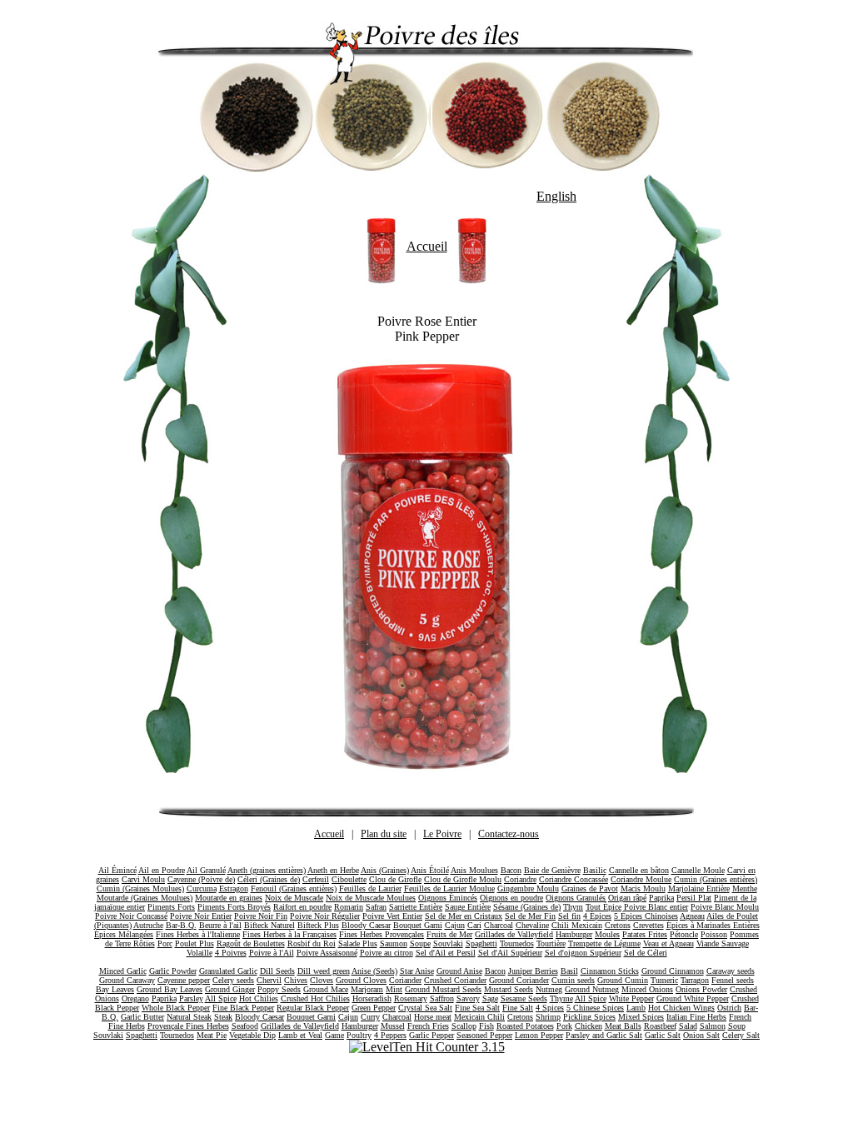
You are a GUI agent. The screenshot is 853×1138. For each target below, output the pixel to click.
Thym (573, 906)
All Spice (221, 998)
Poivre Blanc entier (656, 906)
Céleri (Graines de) (268, 879)
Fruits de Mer (449, 934)
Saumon (393, 943)
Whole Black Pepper (176, 1007)
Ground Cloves (361, 980)
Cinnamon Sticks (610, 971)
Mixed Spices (641, 1016)
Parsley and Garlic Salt (604, 1035)
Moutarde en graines (228, 897)
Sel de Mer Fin (530, 916)
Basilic (594, 870)
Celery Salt (741, 1035)
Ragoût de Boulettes (251, 943)
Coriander (405, 980)
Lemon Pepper (539, 1035)
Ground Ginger (230, 989)
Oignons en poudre (511, 897)
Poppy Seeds (279, 989)
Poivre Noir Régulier (325, 916)
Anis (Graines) (385, 870)
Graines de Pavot (589, 888)
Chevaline (532, 925)
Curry (370, 1016)
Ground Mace (325, 989)
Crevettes (648, 925)
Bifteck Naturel (269, 925)
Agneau (692, 916)
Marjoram (367, 989)
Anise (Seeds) (374, 971)
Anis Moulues (474, 870)
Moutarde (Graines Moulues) (144, 897)
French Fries (428, 1026)
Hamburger (574, 934)
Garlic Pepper (431, 1035)
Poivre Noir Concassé (131, 916)
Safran (376, 906)
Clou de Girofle (395, 879)
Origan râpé (627, 897)
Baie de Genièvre (552, 870)
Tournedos (517, 943)
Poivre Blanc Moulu (725, 906)
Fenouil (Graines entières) (294, 888)
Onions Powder (701, 989)
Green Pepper (374, 1007)
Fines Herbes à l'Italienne (198, 934)
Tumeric (664, 980)
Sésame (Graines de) (527, 906)
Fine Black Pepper (243, 1007)
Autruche (148, 925)
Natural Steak (189, 1016)
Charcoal (498, 925)
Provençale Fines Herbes (188, 1026)
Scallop (463, 1026)
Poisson (714, 934)
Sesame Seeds (524, 998)
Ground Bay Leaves (169, 989)
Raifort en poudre (302, 906)
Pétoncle (684, 934)
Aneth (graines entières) (266, 870)
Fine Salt (517, 1007)
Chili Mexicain (576, 925)
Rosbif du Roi (311, 943)
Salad (688, 1026)
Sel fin (569, 916)
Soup (737, 1026)
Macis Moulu (643, 888)
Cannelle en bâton (639, 870)
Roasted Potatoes (525, 1026)
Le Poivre (442, 834)
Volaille (199, 952)
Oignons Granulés (576, 897)
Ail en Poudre (161, 870)
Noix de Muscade (294, 897)
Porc (164, 943)
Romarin (348, 906)
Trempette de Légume (604, 943)
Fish (486, 1026)
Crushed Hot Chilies (315, 998)
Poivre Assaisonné (327, 952)
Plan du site (384, 834)
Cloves (321, 980)
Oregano (135, 998)
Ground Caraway (127, 980)
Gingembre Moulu (528, 888)
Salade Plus (357, 943)
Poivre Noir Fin (260, 916)
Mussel (393, 1026)
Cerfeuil (315, 879)
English (556, 196)
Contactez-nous (508, 834)
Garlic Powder (173, 971)
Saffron (442, 998)
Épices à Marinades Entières (713, 925)
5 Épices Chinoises (646, 916)
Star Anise (417, 971)
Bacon (511, 870)
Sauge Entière (468, 906)
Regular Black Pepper (313, 1007)
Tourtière (551, 943)
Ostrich (729, 1007)
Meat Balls (623, 1026)
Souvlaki (448, 943)
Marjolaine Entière (699, 888)
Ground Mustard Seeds (443, 989)
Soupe (420, 943)
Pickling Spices (589, 1016)
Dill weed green (323, 971)
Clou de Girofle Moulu (462, 879)
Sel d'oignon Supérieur (583, 952)
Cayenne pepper (183, 980)
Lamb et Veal (300, 1035)
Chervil (269, 980)
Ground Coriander (519, 980)
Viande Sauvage (722, 943)
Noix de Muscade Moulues (371, 897)
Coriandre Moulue (641, 879)
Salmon (713, 1026)
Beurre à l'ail (220, 925)
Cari (474, 925)
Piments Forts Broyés (234, 906)
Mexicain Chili (479, 1016)
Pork (564, 1026)
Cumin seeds (573, 980)
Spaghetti (481, 943)
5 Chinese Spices (595, 1007)
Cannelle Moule (698, 870)
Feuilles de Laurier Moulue (449, 888)
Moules (607, 934)
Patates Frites (644, 934)
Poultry (359, 1035)
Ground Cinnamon (672, 971)
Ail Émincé (117, 870)
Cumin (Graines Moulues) (140, 888)
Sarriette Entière (415, 906)
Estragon (233, 888)
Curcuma (202, 888)
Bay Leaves (115, 989)
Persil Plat (693, 897)
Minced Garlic (123, 971)
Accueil (427, 246)
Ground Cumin (622, 980)
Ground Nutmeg (592, 989)
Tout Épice (603, 906)
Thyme (561, 998)
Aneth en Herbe (333, 870)
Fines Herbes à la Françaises (289, 934)
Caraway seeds (730, 971)
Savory (468, 998)
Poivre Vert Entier (392, 916)
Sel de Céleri (645, 952)
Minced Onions (647, 989)
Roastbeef (660, 1026)
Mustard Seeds (508, 989)
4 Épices (597, 916)
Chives (295, 980)
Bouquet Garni (417, 925)
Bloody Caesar (366, 925)
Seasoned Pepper (484, 1035)
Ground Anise (459, 971)
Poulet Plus (194, 943)
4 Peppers (390, 1035)
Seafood (245, 1026)
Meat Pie (212, 1035)
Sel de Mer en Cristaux (463, 916)
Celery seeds (233, 980)
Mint (394, 989)
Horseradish (372, 998)
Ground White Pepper (692, 998)
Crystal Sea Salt (425, 1007)
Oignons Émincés (447, 897)
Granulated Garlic (228, 971)
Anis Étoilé (430, 870)
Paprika (661, 897)
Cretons (618, 925)
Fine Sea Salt (477, 1007)
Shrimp (548, 1016)
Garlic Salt (663, 1035)
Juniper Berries (533, 971)
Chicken (588, 1026)
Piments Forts (171, 906)
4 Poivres (231, 952)
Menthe (744, 888)
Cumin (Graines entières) (715, 879)
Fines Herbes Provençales (381, 934)
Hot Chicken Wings (681, 1007)
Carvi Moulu (143, 879)
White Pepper (631, 998)
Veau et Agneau (668, 943)
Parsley (191, 998)
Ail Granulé (206, 870)
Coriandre (520, 879)
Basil (569, 971)
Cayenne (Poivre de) (201, 879)
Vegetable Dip (252, 1035)
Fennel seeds (732, 980)
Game (334, 1035)
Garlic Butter (142, 1016)
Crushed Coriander (455, 980)
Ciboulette (349, 879)
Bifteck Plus (318, 925)
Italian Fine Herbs (696, 1016)
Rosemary (410, 998)
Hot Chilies (258, 998)
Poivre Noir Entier (201, 916)
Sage (490, 998)
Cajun (455, 925)
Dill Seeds (277, 971)
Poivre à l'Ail (271, 952)
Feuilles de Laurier (370, 888)
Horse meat (432, 1016)
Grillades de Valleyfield (514, 934)
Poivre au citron (386, 952)
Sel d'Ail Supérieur (510, 952)
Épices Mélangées (123, 934)
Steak (223, 1016)
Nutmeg (549, 989)
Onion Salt (701, 1035)
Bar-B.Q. (181, 925)
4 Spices (550, 1007)
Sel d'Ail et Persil (446, 952)
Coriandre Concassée (573, 879)
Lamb (636, 1007)
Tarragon (695, 980)
